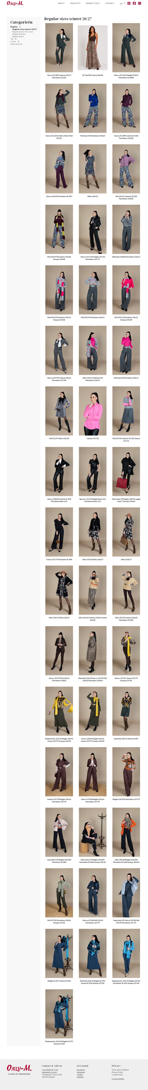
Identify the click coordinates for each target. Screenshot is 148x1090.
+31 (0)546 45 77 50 (50, 1070)
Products (75, 3)
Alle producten (16, 44)
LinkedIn (80, 1077)
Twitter (80, 1074)
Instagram (81, 1072)
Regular (14, 27)
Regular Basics (18, 36)
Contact (109, 3)
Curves (13, 41)
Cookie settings (118, 1079)
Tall (11, 39)
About (61, 3)
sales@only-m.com (49, 1072)
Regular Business (19, 34)
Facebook (81, 1070)
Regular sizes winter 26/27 (24, 29)
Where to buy (93, 3)
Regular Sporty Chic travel (22, 32)
